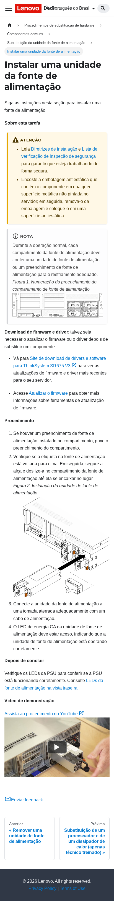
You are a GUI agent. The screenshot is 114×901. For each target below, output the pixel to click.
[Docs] (26, 8)
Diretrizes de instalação (54, 149)
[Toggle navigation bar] (8, 8)
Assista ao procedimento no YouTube (41, 713)
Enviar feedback (27, 799)
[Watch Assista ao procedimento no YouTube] (57, 747)
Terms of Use (73, 888)
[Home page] (9, 25)
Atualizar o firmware (48, 393)
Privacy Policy (42, 888)
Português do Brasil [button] (71, 8)
